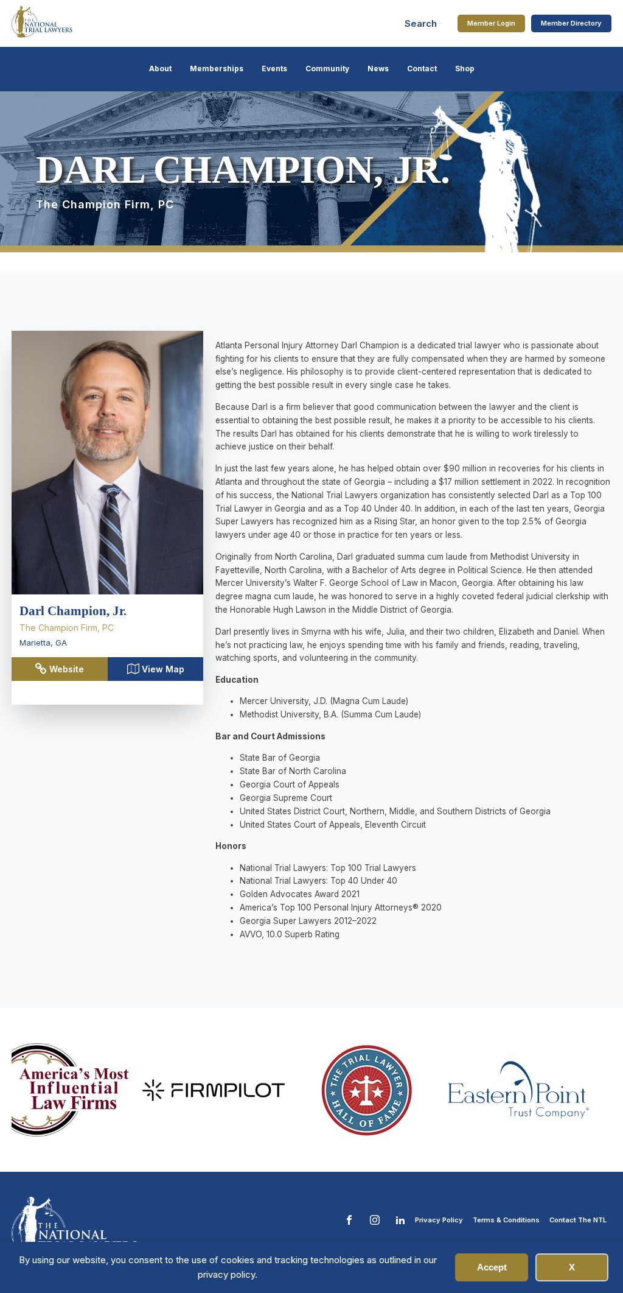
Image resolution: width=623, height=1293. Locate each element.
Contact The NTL (578, 1220)
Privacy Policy (439, 1220)
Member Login (491, 23)
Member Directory (571, 23)
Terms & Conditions (506, 1220)
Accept (492, 1267)
